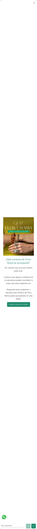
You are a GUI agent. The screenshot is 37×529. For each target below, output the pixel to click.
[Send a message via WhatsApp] (4, 517)
